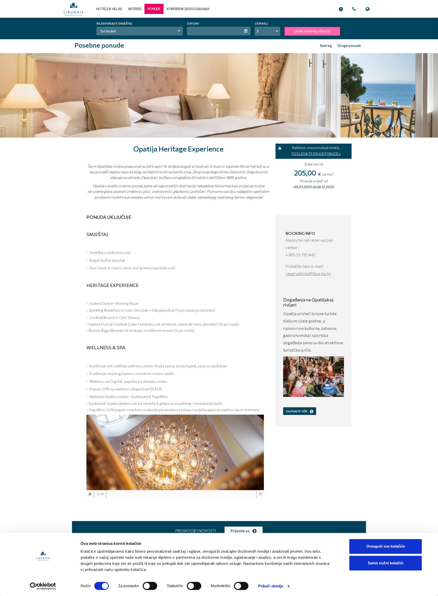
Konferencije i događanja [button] (188, 9)
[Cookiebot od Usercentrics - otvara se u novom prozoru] (43, 586)
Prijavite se (240, 531)
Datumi (193, 23)
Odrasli (261, 23)
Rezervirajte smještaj (114, 23)
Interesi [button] (134, 9)
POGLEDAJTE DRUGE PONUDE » (316, 154)
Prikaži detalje (270, 586)
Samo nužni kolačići (385, 563)
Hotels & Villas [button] (109, 9)
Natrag (326, 45)
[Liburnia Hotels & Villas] (73, 9)
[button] (153, 9)
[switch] (150, 586)
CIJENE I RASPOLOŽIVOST (312, 31)
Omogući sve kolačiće (385, 546)
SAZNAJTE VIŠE (297, 411)
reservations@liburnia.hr (308, 273)
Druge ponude (349, 45)
